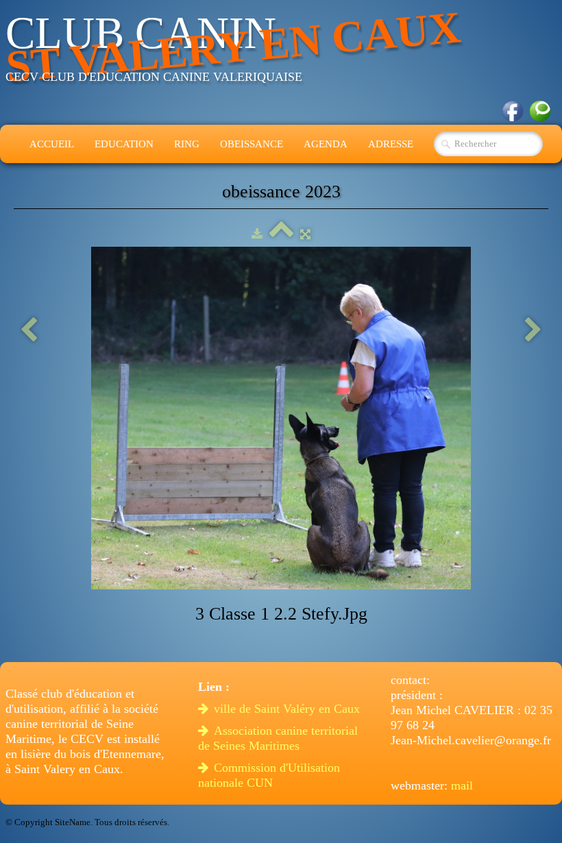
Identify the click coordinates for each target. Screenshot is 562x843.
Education (124, 143)
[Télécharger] (257, 234)
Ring (186, 143)
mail (462, 785)
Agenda (325, 143)
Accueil (51, 143)
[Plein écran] (305, 234)
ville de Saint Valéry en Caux (288, 709)
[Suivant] (533, 330)
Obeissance (251, 143)
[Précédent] (28, 330)
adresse (390, 143)
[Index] (281, 234)
